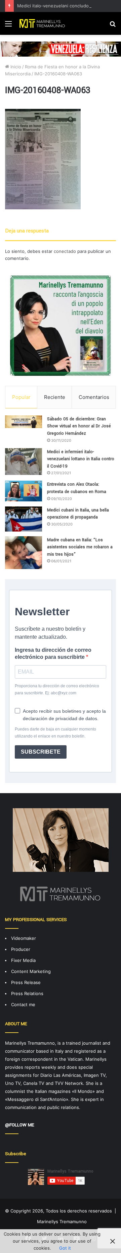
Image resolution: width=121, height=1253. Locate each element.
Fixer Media (23, 960)
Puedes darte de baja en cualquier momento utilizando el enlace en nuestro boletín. (55, 733)
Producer (20, 949)
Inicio (15, 66)
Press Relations (27, 993)
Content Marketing (31, 971)
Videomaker (23, 938)
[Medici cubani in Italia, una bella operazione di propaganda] (23, 519)
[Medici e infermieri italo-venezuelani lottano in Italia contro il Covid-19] (23, 461)
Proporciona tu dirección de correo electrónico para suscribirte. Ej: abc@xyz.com (57, 689)
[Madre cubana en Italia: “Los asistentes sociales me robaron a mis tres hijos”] (23, 552)
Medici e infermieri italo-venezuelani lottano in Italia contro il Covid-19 (80, 459)
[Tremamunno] (44, 23)
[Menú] (8, 25)
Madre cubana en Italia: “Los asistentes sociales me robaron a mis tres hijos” (80, 547)
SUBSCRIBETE (41, 752)
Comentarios (94, 397)
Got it (65, 1248)
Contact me (23, 1004)
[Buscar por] (112, 25)
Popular (21, 397)
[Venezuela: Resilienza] (60, 48)
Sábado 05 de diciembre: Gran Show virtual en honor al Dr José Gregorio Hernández (79, 426)
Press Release (26, 982)
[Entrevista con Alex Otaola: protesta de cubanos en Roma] (23, 491)
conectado (65, 251)
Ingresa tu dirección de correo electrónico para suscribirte (53, 653)
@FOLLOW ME (19, 1125)
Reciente (54, 397)
